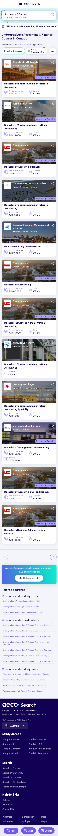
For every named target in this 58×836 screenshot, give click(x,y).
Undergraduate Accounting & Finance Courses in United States (29, 631)
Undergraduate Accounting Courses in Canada (22, 612)
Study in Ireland (10, 753)
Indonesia (8, 821)
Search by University (12, 772)
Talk (12, 830)
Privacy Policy (20, 714)
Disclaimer (7, 714)
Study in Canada (37, 739)
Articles (6, 799)
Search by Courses (11, 768)
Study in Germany (11, 748)
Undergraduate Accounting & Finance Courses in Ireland (26, 636)
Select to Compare (13, 51)
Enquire (48, 830)
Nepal (44, 821)
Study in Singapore (38, 753)
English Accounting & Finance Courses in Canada (23, 691)
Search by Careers (11, 777)
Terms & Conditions (37, 714)
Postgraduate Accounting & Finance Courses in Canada (26, 674)
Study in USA (35, 743)
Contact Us (8, 809)
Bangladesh (28, 816)
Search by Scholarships (14, 786)
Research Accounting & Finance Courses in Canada (24, 680)
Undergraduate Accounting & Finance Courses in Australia (27, 625)
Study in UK (8, 743)
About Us (7, 804)
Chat (30, 830)
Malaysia (27, 821)
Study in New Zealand (40, 748)
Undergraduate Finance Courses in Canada (21, 601)
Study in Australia (11, 739)
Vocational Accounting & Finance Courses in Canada (24, 685)
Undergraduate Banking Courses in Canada (21, 607)
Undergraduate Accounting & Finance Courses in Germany (27, 650)
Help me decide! (31, 578)
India (44, 816)
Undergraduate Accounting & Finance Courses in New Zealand (29, 661)
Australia (7, 816)
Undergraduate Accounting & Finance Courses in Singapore (27, 656)
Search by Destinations (14, 781)
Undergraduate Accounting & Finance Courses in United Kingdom (26, 643)
